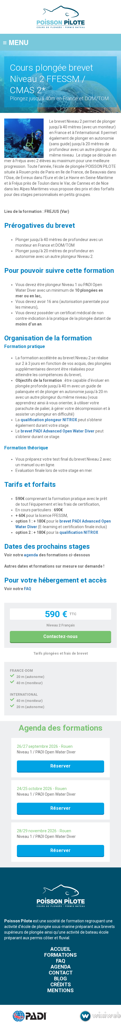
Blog (60, 978)
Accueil (60, 949)
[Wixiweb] (100, 1016)
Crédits (60, 984)
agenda (31, 555)
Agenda (61, 967)
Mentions (60, 990)
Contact (61, 973)
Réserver (60, 766)
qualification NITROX (78, 532)
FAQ (27, 588)
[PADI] (26, 1016)
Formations (60, 955)
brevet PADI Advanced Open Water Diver (58, 431)
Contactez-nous (60, 636)
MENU (15, 42)
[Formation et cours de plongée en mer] (60, 31)
